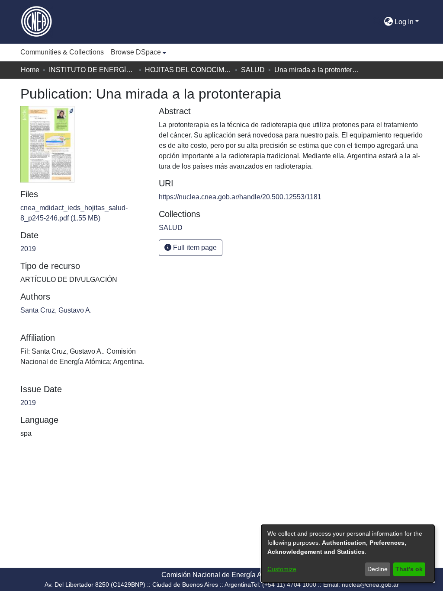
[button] (377, 22)
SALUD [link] (253, 69)
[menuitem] (138, 52)
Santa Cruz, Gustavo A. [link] (56, 310)
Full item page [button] (194, 247)
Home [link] (30, 69)
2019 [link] (28, 248)
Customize (281, 568)
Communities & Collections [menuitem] (62, 52)
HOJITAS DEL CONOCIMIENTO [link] (188, 69)
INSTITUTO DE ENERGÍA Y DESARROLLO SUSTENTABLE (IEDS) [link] (92, 69)
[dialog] (347, 553)
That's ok (409, 568)
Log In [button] (405, 22)
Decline (377, 568)
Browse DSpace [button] (136, 52)
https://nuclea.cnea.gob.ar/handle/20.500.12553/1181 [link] (240, 197)
